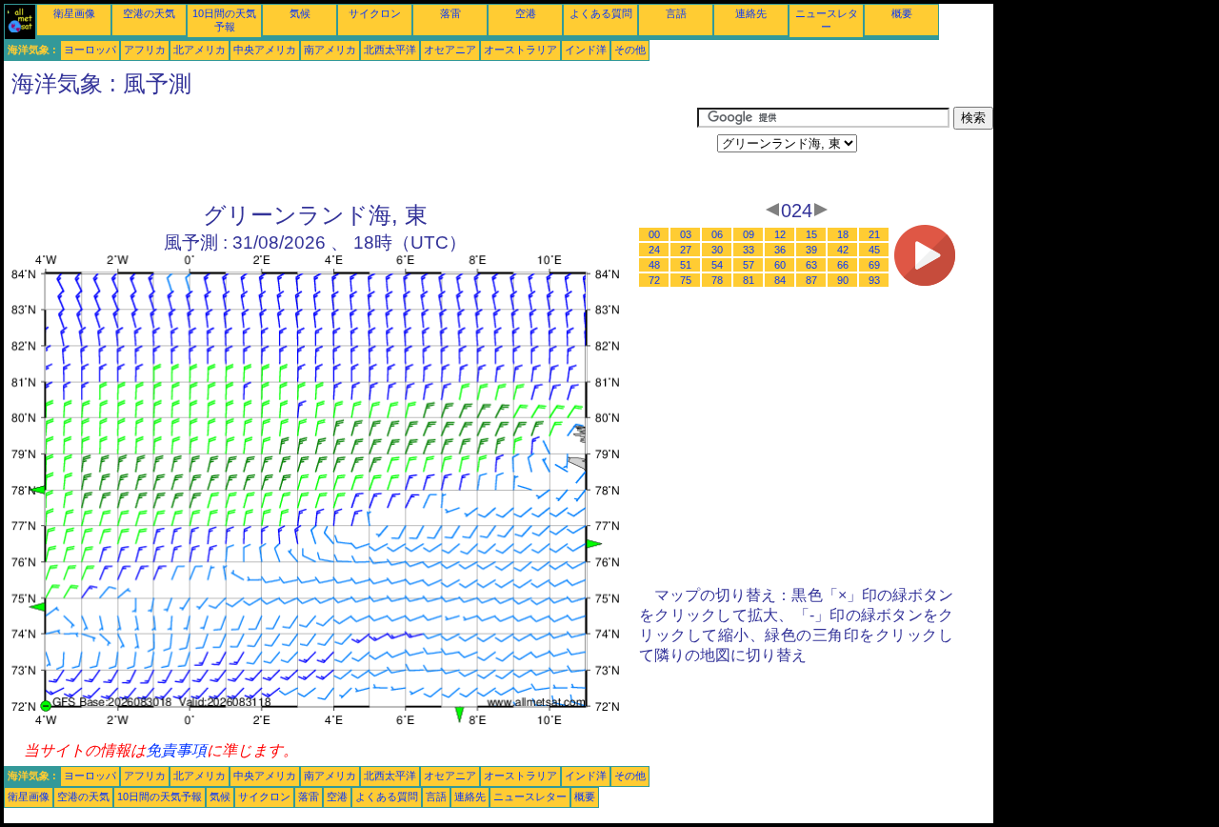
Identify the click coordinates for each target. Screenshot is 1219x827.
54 (717, 265)
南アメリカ (330, 49)
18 (843, 234)
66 (843, 265)
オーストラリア (520, 49)
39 (811, 249)
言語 (676, 13)
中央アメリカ (264, 49)
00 (654, 234)
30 (717, 249)
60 (780, 265)
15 (811, 234)
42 (843, 249)
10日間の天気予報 (159, 796)
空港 (525, 13)
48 (654, 265)
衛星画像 (74, 13)
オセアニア (450, 49)
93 (874, 280)
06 (717, 234)
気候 (300, 13)
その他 (630, 49)
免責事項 (176, 750)
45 (874, 249)
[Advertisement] (350, 149)
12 (780, 234)
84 (780, 280)
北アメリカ (199, 49)
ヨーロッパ (90, 49)
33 (748, 249)
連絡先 (751, 13)
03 (685, 234)
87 (811, 280)
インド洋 (586, 49)
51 (685, 265)
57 (748, 265)
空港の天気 (149, 13)
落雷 (450, 13)
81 (748, 280)
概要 (901, 13)
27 (685, 249)
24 (654, 249)
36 (780, 249)
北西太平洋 (390, 49)
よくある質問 (601, 13)
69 (874, 265)
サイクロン (375, 13)
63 (811, 265)
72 (654, 280)
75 (685, 280)
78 (717, 280)
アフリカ (145, 49)
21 (874, 234)
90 (843, 280)
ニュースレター (530, 796)
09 (748, 234)
